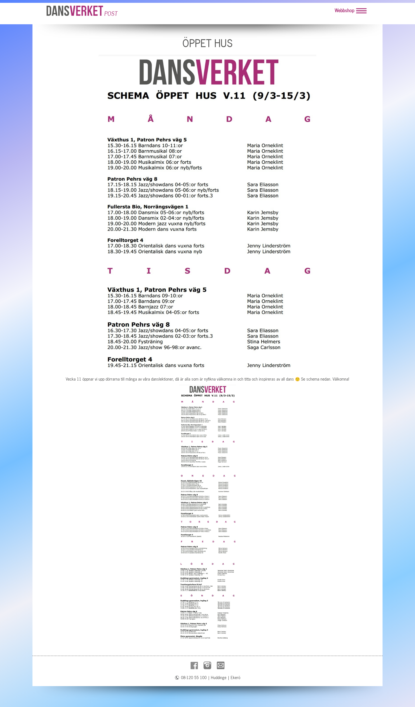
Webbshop (344, 10)
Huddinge (218, 677)
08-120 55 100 (194, 677)
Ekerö (235, 677)
